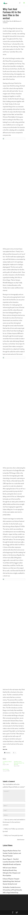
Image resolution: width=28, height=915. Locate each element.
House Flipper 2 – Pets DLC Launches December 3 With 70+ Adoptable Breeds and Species (12, 861)
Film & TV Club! (6, 769)
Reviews (18, 21)
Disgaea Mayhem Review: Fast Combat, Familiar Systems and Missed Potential (12, 853)
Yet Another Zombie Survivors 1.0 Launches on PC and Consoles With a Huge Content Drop (12, 889)
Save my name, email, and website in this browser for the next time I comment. (14, 822)
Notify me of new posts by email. (14, 835)
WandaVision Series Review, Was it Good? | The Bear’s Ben (19, 763)
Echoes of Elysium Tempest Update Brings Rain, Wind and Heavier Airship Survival (11, 881)
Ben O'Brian (6, 21)
